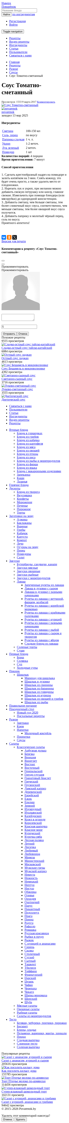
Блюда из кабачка (28, 440)
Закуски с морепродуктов (33, 578)
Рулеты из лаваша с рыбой (42, 629)
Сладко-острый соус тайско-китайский (27, 347)
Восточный (32, 767)
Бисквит (22, 1026)
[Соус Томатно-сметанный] (20, 105)
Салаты (14, 743)
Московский (33, 864)
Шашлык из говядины (39, 691)
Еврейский (32, 795)
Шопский (31, 998)
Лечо (20, 543)
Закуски (14, 560)
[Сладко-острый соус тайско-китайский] (28, 344)
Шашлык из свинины (39, 685)
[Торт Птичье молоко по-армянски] (25, 1077)
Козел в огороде (35, 819)
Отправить (9, 333)
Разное (13, 719)
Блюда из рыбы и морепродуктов (38, 460)
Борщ (20, 657)
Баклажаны (24, 523)
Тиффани (31, 971)
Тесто (12, 1019)
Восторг (30, 764)
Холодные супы (27, 667)
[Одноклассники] (9, 237)
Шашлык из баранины (39, 688)
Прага (28, 916)
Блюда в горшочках (29, 433)
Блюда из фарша (27, 464)
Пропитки (23, 736)
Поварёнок (9, 6)
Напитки (23, 729)
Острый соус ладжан (15, 358)
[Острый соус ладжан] (17, 354)
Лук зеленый (10, 147)
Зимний (30, 805)
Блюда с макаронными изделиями (39, 471)
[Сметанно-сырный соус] (18, 375)
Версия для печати (14, 241)
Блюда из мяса (26, 447)
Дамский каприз (35, 788)
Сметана (7, 131)
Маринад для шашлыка (40, 678)
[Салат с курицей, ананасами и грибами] (29, 1098)
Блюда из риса (26, 457)
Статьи (13, 48)
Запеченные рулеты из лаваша (44, 585)
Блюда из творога (28, 491)
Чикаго (29, 991)
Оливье (29, 895)
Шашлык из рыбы (36, 702)
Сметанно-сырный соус (17, 378)
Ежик (28, 798)
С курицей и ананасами (40, 943)
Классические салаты (31, 747)
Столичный (32, 954)
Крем (20, 726)
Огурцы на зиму (27, 547)
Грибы (21, 529)
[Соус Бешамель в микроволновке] (25, 365)
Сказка (29, 950)
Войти (13, 24)
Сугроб (29, 957)
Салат (21, 557)
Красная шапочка (36, 826)
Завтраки (23, 723)
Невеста (30, 874)
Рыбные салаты (27, 1012)
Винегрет (31, 760)
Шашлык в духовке (37, 681)
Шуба (28, 1002)
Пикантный (32, 909)
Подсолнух (32, 912)
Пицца (21, 1036)
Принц (29, 919)
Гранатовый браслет (38, 778)
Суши (21, 650)
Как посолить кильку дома (19, 1070)
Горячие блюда (19, 485)
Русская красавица (37, 933)
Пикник (14, 671)
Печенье (22, 505)
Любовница (32, 854)
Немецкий (31, 881)
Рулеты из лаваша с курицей (43, 619)
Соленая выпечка (28, 1047)
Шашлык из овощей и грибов (44, 698)
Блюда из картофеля (30, 443)
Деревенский (33, 791)
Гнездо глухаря (34, 774)
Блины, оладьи (26, 1029)
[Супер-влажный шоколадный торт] (26, 1088)
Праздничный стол (21, 709)
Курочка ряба (33, 836)
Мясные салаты (27, 1005)
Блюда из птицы (27, 454)
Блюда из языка (27, 467)
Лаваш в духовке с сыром (41, 588)
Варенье (22, 526)
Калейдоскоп (33, 816)
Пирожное (24, 509)
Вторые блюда (18, 429)
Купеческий (32, 833)
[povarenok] (9, 108)
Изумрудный (33, 809)
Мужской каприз (36, 871)
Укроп (6, 143)
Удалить (20, 1119)
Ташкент (30, 964)
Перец (21, 550)
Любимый (31, 850)
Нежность (31, 878)
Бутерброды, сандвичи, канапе (37, 564)
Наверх (6, 3)
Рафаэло (30, 926)
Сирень (29, 947)
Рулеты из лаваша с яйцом (42, 640)
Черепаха (31, 988)
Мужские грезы (35, 867)
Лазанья (22, 481)
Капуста (22, 536)
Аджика (22, 519)
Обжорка (30, 891)
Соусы (21, 740)
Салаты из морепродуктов (34, 1016)
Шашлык (23, 674)
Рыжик (29, 940)
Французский (33, 974)
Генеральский (34, 771)
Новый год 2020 (27, 712)
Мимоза (30, 857)
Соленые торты (27, 647)
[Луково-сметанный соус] (19, 385)
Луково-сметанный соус (17, 389)
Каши (20, 478)
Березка (29, 754)
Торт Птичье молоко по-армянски (24, 1081)
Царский (30, 978)
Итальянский (33, 812)
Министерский (34, 860)
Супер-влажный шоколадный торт (24, 1091)
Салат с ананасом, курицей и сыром (25, 1060)
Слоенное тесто (27, 1043)
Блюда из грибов (28, 436)
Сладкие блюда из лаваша (41, 643)
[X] (14, 237)
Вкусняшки (24, 495)
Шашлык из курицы (38, 695)
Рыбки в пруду (34, 936)
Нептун (29, 885)
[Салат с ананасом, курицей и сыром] (27, 1057)
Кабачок (22, 533)
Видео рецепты (19, 41)
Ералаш (29, 802)
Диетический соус (13, 399)
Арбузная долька (35, 750)
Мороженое (24, 502)
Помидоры (24, 554)
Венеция (30, 757)
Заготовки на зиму (21, 516)
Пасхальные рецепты (31, 716)
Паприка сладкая (13, 139)
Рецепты (15, 38)
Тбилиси (30, 967)
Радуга (29, 923)
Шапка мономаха (36, 995)
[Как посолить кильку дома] (20, 1067)
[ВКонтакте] (4, 237)
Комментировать (46, 101)
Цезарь (29, 981)
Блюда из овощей (28, 450)
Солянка (22, 660)
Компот (22, 540)
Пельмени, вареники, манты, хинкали (42, 1033)
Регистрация (17, 21)
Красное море (34, 829)
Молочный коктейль (38, 733)
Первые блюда (18, 654)
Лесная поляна (34, 840)
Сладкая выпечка (28, 1040)
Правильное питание (23, 705)
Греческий (31, 781)
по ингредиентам (23, 14)
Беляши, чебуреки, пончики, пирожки (42, 1023)
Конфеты (23, 498)
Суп (19, 664)
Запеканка (23, 474)
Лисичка (30, 847)
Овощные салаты (28, 1009)
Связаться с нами (20, 55)
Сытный (30, 960)
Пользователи (18, 52)
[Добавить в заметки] (3, 260)
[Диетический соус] (15, 396)
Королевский (33, 823)
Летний (29, 843)
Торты (21, 512)
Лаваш (21, 581)
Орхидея (30, 898)
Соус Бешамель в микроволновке (23, 368)
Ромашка (30, 929)
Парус (29, 905)
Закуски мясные (27, 567)
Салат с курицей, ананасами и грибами (27, 1101)
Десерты (14, 488)
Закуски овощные (28, 571)
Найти (6, 14)
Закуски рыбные (28, 574)
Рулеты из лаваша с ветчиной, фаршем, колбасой (44, 600)
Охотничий (32, 902)
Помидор (8, 152)
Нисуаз (29, 888)
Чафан (29, 985)
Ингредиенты (18, 45)
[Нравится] (3, 264)
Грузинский (32, 785)
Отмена (22, 333)
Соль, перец (10, 135)
